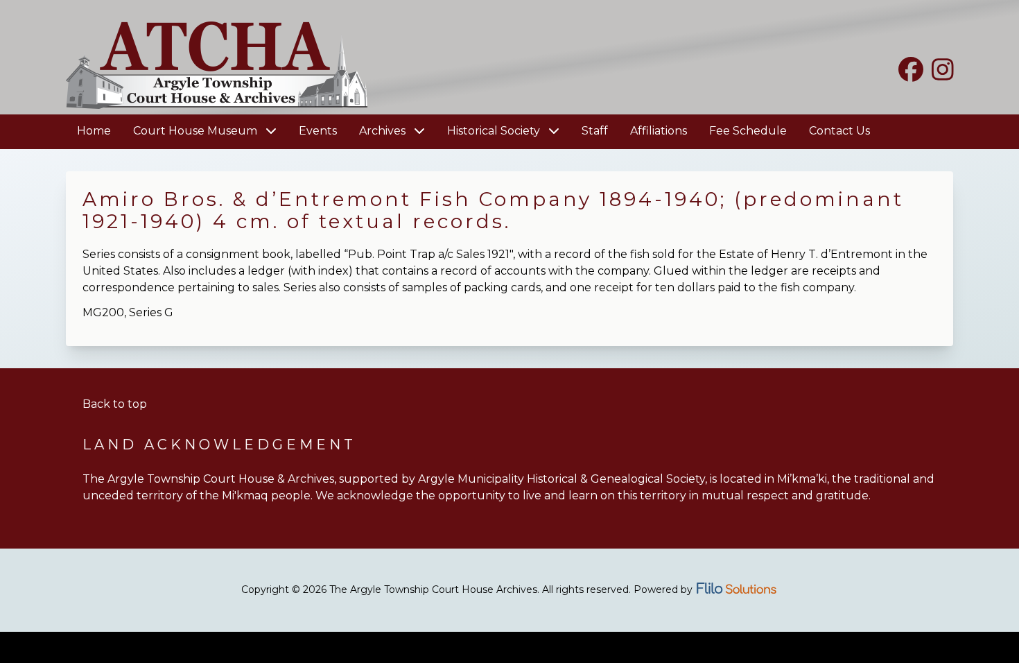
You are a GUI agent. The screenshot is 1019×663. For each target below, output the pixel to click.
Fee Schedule (748, 130)
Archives (383, 130)
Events (318, 130)
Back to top (114, 404)
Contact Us (839, 130)
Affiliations (658, 130)
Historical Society (495, 130)
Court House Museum (196, 130)
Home (94, 130)
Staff (595, 130)
